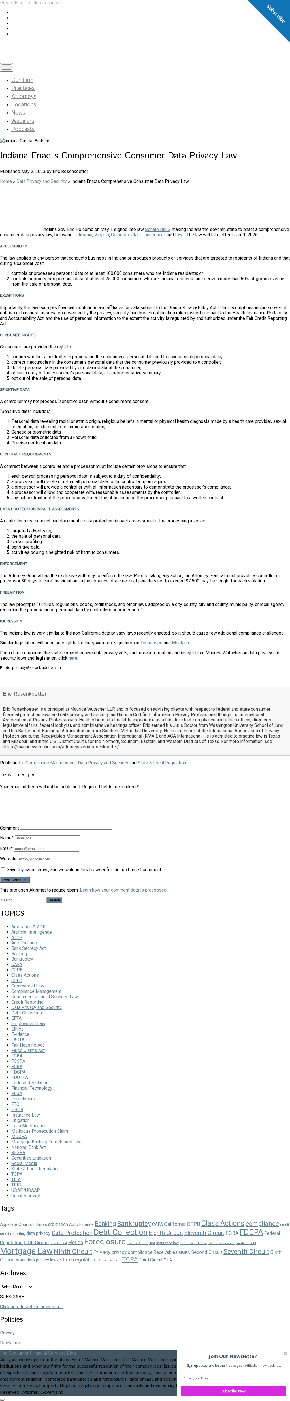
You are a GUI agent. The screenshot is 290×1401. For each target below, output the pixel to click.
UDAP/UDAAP (25, 1190)
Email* (6, 848)
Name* (7, 838)
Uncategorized (25, 1195)
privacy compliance (132, 1252)
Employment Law (28, 1023)
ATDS (16, 937)
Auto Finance (24, 943)
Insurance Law (25, 1115)
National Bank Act (28, 1147)
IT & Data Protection (193, 1243)
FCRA (16, 1066)
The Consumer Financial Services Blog (38, 1353)
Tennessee (151, 643)
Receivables (165, 1252)
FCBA (16, 1056)
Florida (75, 1242)
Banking (19, 953)
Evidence (20, 1034)
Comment (9, 828)
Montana (180, 643)
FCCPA (18, 1061)
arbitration (58, 1224)
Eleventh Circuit (204, 1232)
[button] (233, 1356)
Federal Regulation (29, 1082)
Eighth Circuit (166, 1232)
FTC (15, 1104)
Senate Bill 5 (157, 229)
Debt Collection (26, 1013)
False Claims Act (28, 1050)
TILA (16, 1179)
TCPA (16, 1174)
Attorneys (23, 97)
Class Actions (25, 975)
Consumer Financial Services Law (44, 996)
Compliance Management (51, 763)
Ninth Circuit (73, 1252)
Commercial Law (27, 986)
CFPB (17, 969)
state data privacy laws (37, 1260)
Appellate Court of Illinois (23, 1224)
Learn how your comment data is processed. (123, 890)
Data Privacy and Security (41, 181)
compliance (262, 1223)
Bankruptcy (22, 959)
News (18, 113)
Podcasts (23, 129)
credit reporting (12, 1233)
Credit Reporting (27, 1002)
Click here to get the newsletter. (31, 1306)
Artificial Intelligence (31, 932)
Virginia (101, 234)
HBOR (17, 1109)
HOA (152, 1243)
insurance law (167, 1243)
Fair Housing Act (27, 1045)
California (83, 234)
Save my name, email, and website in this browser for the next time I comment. (84, 869)
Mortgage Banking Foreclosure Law (46, 1142)
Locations (23, 105)
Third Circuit (151, 1260)
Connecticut (153, 234)
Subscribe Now (233, 1391)
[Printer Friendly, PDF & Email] (14, 681)
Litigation (20, 1120)
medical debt (246, 1243)
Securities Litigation (31, 1158)
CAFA (16, 964)
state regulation (78, 1259)
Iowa (180, 234)
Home (6, 181)
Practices (23, 88)
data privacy (38, 1233)
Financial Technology (31, 1088)
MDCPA (19, 1136)
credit (284, 1225)
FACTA (17, 1039)
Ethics (17, 1029)
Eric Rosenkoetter (24, 694)
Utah (135, 234)
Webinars (22, 121)
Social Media (24, 1163)
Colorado (120, 234)
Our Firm (22, 80)
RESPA (18, 1152)
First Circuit (58, 1243)
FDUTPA (19, 1077)
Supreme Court (109, 1260)
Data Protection (72, 1232)
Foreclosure (23, 1099)
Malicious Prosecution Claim (39, 1131)
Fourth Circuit (137, 1243)
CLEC (16, 980)
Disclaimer (10, 1343)
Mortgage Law (26, 1251)
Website (8, 859)
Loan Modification (29, 1125)
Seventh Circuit (246, 1252)
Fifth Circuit (36, 1242)
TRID (16, 1185)
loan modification (221, 1243)
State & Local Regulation (162, 763)
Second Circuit (206, 1252)
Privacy (101, 1252)
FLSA (16, 1093)
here (73, 658)
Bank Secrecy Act (28, 948)
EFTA (16, 1018)
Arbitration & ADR (28, 926)
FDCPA (18, 1072)
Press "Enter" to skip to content (31, 2)
